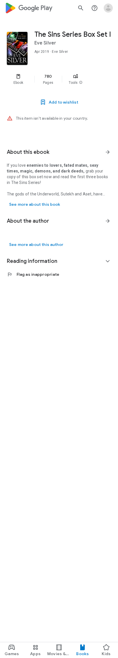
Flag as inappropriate (33, 274)
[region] (59, 79)
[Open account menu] (108, 8)
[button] (80, 83)
